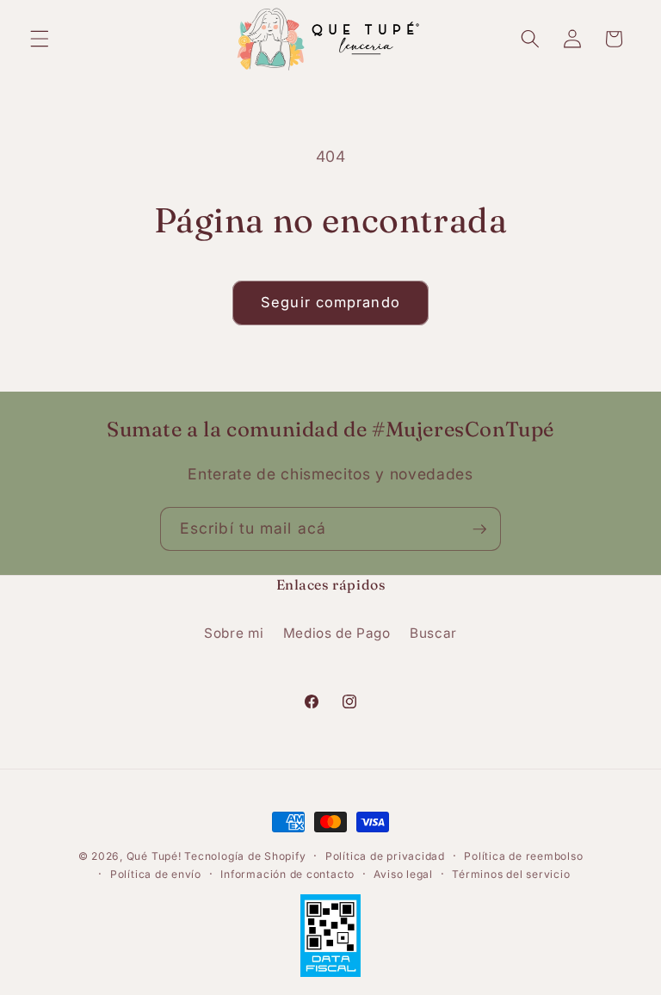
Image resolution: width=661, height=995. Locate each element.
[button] (39, 38)
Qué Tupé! (156, 856)
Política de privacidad (385, 856)
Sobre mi (233, 633)
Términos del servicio (511, 874)
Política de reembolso (523, 856)
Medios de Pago (337, 633)
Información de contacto (287, 874)
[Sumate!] (479, 529)
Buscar (433, 633)
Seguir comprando (330, 302)
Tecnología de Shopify (245, 856)
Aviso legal (403, 874)
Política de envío (155, 874)
